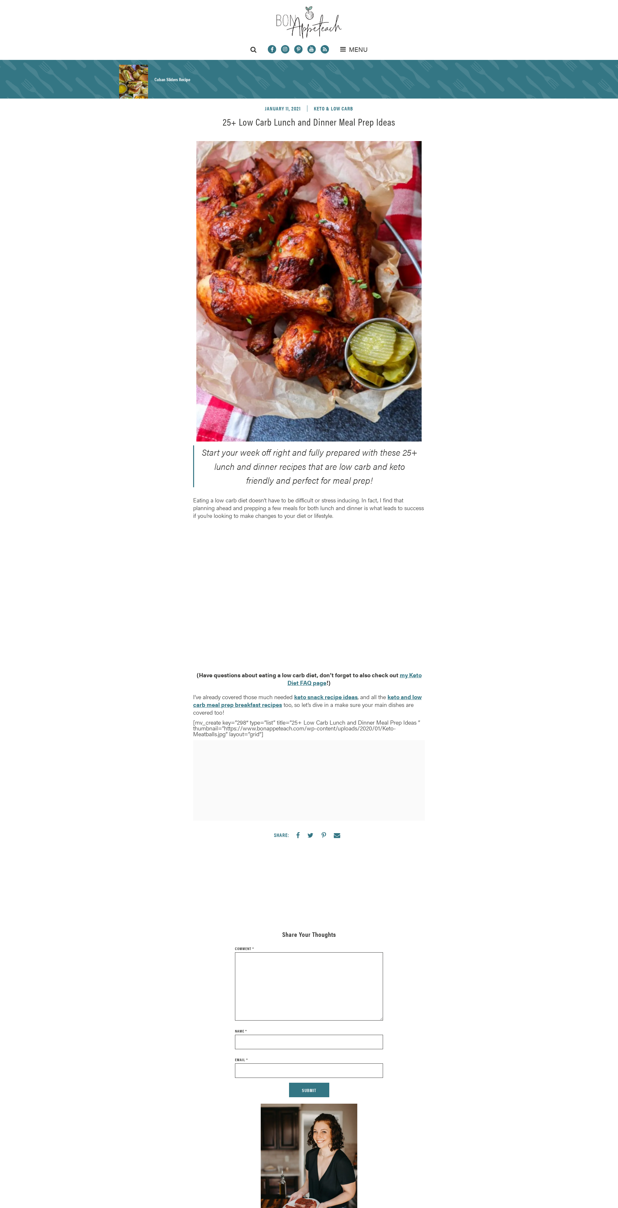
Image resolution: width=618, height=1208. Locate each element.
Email (241, 1059)
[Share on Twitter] (310, 835)
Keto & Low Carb (333, 108)
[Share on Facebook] (298, 835)
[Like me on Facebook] (272, 49)
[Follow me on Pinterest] (298, 49)
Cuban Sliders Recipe (172, 79)
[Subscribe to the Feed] (325, 49)
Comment (244, 948)
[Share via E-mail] (337, 835)
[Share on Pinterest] (324, 835)
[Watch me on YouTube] (311, 49)
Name (241, 1031)
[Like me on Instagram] (285, 49)
